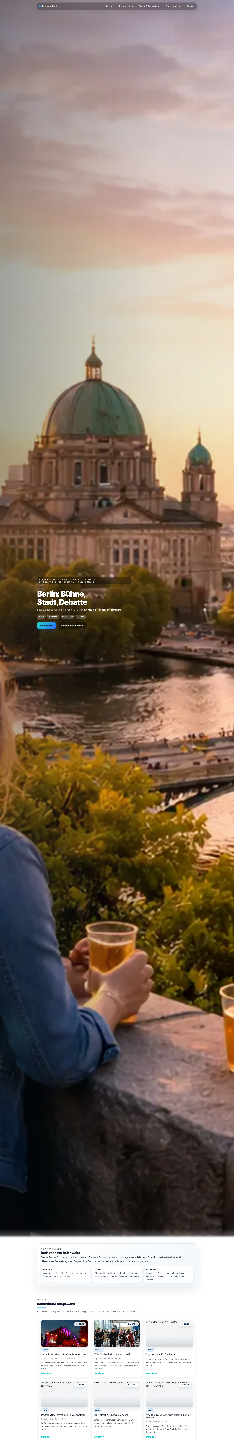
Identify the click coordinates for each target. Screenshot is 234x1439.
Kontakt (190, 6)
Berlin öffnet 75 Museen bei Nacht (111, 1415)
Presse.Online (86, 582)
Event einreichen (174, 6)
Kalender (110, 6)
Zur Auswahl (46, 625)
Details (46, 1373)
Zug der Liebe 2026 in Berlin (160, 1354)
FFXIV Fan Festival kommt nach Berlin (112, 1354)
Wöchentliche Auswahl (72, 625)
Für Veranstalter (126, 6)
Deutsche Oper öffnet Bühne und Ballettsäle (63, 1415)
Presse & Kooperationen (150, 6)
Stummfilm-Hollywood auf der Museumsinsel (63, 1354)
